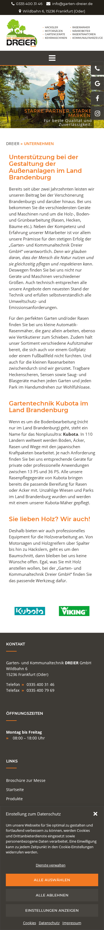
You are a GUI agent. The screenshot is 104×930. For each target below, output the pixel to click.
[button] (95, 814)
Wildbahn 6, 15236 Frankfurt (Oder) (54, 11)
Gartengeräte (55, 34)
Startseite (15, 789)
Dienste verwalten (50, 865)
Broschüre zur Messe (25, 780)
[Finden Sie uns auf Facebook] (97, 98)
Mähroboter (81, 31)
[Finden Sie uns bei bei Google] (97, 83)
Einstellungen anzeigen (52, 910)
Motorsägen (54, 31)
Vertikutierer (28, 337)
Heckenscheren (23, 374)
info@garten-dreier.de (72, 3)
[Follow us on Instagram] (97, 113)
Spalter (83, 543)
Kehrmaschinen (56, 38)
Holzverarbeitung (60, 536)
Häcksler (51, 27)
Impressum (71, 922)
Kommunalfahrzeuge (87, 38)
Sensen (47, 374)
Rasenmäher (81, 27)
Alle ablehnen (52, 895)
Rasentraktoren (84, 34)
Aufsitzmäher (80, 343)
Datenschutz (49, 922)
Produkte (14, 798)
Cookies (29, 922)
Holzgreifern (53, 543)
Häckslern (37, 549)
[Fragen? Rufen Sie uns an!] (97, 68)
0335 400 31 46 (29, 3)
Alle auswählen (52, 880)
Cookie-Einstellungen (76, 846)
